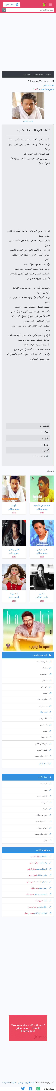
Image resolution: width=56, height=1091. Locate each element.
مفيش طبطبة (41, 882)
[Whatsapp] (38, 1089)
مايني (45, 731)
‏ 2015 (36, 89)
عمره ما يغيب (46, 89)
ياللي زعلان (43, 718)
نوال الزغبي (35, 856)
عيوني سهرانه (42, 828)
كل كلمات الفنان (45, 763)
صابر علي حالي (41, 699)
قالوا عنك (44, 802)
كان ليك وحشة (41, 869)
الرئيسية (49, 74)
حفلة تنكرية (42, 907)
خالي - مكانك (42, 875)
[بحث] (4, 10)
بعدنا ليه (44, 668)
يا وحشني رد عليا (40, 894)
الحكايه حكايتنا (42, 796)
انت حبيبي (43, 725)
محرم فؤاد (35, 888)
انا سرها (44, 737)
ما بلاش (44, 680)
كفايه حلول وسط (41, 756)
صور (45, 790)
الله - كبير (43, 856)
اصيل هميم (33, 875)
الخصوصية (6, 1082)
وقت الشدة (42, 863)
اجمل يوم (43, 674)
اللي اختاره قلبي (41, 744)
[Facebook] (30, 1089)
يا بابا (45, 900)
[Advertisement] (28, 43)
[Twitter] (23, 1089)
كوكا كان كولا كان (40, 913)
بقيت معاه (43, 783)
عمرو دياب (39, 900)
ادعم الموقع (29, 1082)
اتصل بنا (14, 1082)
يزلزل (45, 840)
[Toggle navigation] (50, 4)
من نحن (21, 1082)
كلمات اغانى (38, 74)
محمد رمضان (31, 882)
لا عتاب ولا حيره (41, 821)
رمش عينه (43, 888)
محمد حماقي (48, 85)
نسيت (45, 693)
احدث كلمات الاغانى (43, 850)
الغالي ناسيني (42, 750)
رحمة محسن (33, 907)
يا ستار (44, 809)
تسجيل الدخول (10, 4)
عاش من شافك (41, 815)
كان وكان (44, 687)
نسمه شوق (43, 706)
